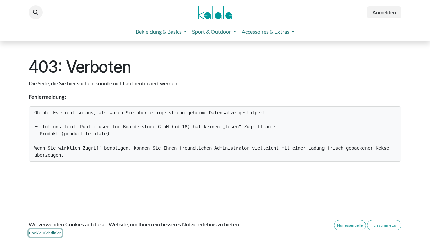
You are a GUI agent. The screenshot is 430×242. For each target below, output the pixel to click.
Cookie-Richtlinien (45, 232)
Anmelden (384, 12)
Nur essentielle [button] (350, 225)
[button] (36, 12)
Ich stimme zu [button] (384, 225)
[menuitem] (161, 31)
